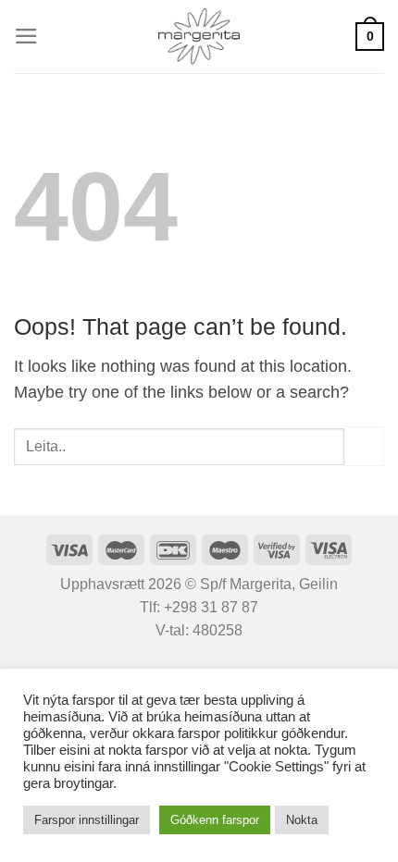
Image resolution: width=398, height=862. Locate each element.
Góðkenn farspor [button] (214, 820)
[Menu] (26, 36)
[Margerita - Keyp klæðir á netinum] (199, 36)
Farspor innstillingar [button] (86, 820)
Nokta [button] (301, 820)
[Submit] (364, 446)
